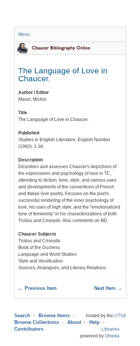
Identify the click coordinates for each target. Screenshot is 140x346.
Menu (24, 34)
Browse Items (54, 315)
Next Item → (108, 288)
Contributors (28, 329)
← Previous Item (37, 288)
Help (94, 322)
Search (22, 315)
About (74, 322)
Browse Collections (36, 322)
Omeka (112, 336)
